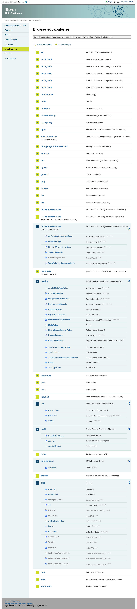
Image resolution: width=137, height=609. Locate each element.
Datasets (8, 30)
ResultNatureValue (55, 340)
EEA (16, 2)
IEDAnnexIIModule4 (51, 227)
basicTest (52, 490)
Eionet (15, 20)
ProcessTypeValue (55, 335)
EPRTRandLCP (49, 136)
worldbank (46, 586)
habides (45, 188)
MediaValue (53, 325)
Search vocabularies (44, 45)
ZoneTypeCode (54, 368)
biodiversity (47, 94)
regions (51, 441)
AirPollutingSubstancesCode (60, 236)
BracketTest (53, 494)
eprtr (43, 129)
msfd (43, 429)
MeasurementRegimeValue (59, 320)
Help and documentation (15, 25)
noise (44, 454)
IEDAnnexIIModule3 (51, 217)
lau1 (43, 382)
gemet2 (44, 174)
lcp (42, 404)
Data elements (11, 40)
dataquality (46, 122)
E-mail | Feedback (12, 601)
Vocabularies (11, 49)
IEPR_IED (46, 271)
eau (49, 505)
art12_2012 (46, 59)
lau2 (43, 390)
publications (47, 461)
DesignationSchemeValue (58, 299)
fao (42, 160)
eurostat (45, 153)
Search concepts (64, 45)
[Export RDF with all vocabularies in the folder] (129, 229)
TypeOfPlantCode (55, 252)
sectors (51, 421)
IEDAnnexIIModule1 (51, 210)
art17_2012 (46, 80)
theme (50, 362)
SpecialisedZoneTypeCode (59, 347)
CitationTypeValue (55, 293)
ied (42, 202)
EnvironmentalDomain (57, 304)
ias (42, 196)
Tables (7, 35)
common (45, 108)
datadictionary (48, 115)
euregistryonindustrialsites (54, 146)
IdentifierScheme (55, 310)
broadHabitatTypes (56, 436)
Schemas (9, 44)
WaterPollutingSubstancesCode (61, 263)
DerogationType (54, 241)
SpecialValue (53, 352)
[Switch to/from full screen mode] (118, 2)
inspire (44, 281)
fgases (44, 167)
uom (43, 572)
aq (42, 52)
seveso (44, 476)
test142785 (52, 532)
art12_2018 (46, 66)
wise (43, 579)
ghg (43, 182)
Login (110, 2)
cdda (43, 101)
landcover (46, 376)
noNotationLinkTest (56, 521)
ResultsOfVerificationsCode (59, 247)
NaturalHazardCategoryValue (60, 330)
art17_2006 (46, 73)
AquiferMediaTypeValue (58, 288)
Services (8, 54)
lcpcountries (53, 410)
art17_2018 (46, 87)
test (43, 483)
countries (52, 468)
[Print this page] (115, 2)
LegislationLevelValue (57, 315)
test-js (50, 526)
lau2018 (45, 397)
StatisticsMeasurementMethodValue (63, 358)
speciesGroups (54, 446)
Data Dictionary (25, 20)
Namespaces (10, 58)
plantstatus (52, 415)
